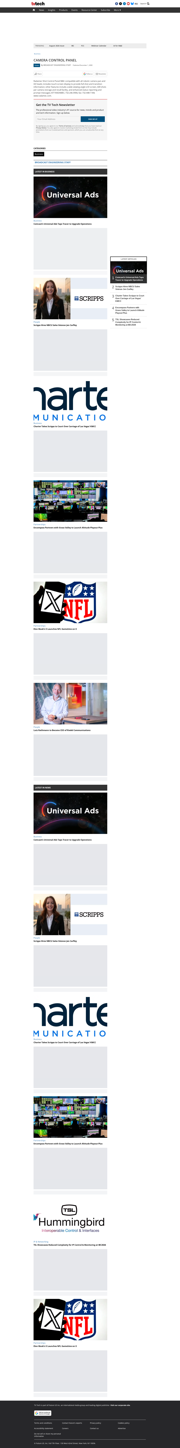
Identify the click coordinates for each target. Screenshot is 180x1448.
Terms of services (65, 126)
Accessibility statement (43, 1428)
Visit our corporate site (120, 1405)
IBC (72, 46)
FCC (82, 46)
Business (37, 54)
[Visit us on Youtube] (128, 3)
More (116, 10)
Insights (51, 10)
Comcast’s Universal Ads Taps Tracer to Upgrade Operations (129, 278)
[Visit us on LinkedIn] (124, 3)
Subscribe (105, 10)
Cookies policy (123, 1423)
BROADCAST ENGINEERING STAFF (57, 65)
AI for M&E (117, 46)
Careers (65, 1428)
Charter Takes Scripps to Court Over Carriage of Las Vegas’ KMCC (129, 298)
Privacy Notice (41, 128)
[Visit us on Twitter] (120, 3)
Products (63, 10)
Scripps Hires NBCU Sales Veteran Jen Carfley (127, 287)
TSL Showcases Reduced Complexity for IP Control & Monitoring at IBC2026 (128, 322)
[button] (144, 3)
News (41, 10)
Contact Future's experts (72, 1423)
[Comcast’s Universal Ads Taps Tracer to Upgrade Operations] (128, 272)
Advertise (122, 1428)
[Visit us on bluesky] (132, 3)
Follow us (89, 74)
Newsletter (102, 74)
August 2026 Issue (56, 46)
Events (75, 10)
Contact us (94, 1428)
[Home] (34, 10)
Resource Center (89, 10)
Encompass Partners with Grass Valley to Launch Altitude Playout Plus (129, 310)
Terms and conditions (43, 1423)
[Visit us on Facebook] (116, 3)
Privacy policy (95, 1423)
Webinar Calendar (98, 46)
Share (40, 74)
